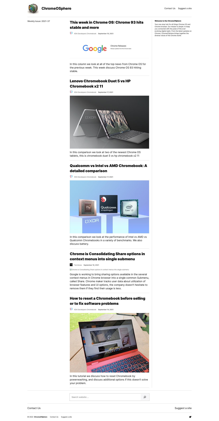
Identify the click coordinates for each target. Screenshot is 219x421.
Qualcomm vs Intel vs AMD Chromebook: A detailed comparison (108, 168)
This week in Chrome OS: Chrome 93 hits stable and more (106, 25)
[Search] (145, 397)
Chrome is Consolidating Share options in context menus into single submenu (107, 256)
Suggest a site (185, 8)
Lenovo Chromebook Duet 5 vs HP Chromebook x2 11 (100, 83)
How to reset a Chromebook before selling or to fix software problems (107, 301)
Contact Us (169, 8)
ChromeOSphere (56, 8)
